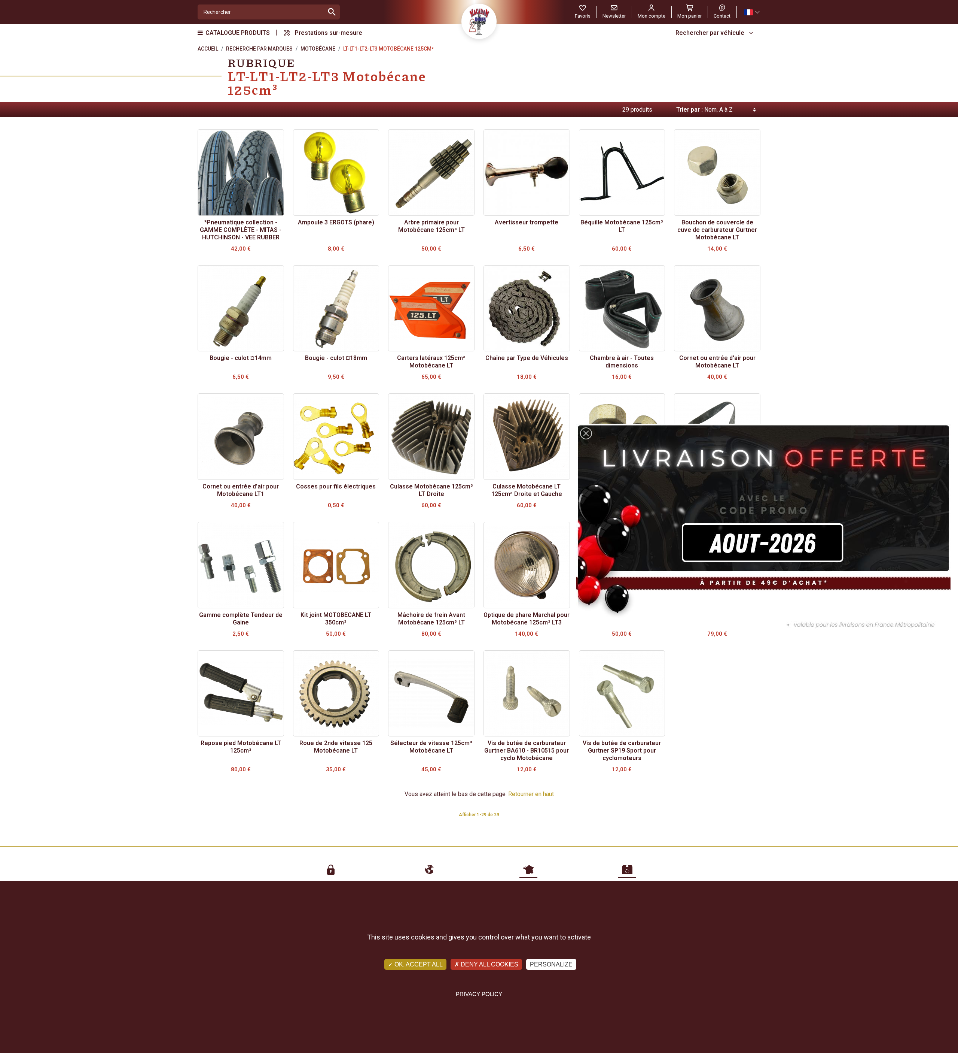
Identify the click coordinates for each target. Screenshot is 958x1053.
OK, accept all (418, 964)
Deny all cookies (488, 964)
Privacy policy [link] (479, 994)
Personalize (551, 964)
